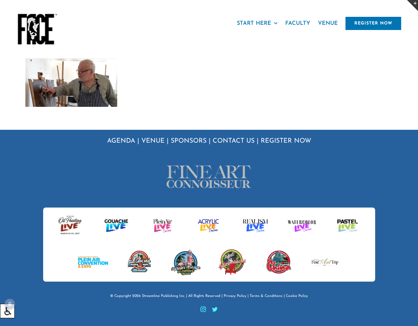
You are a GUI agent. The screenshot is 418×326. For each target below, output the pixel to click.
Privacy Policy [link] (235, 296)
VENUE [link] (153, 141)
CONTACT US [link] (234, 141)
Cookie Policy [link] (297, 296)
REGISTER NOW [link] (286, 141)
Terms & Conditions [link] (266, 296)
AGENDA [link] (121, 141)
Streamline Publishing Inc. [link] (163, 296)
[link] (7, 311)
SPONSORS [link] (189, 141)
